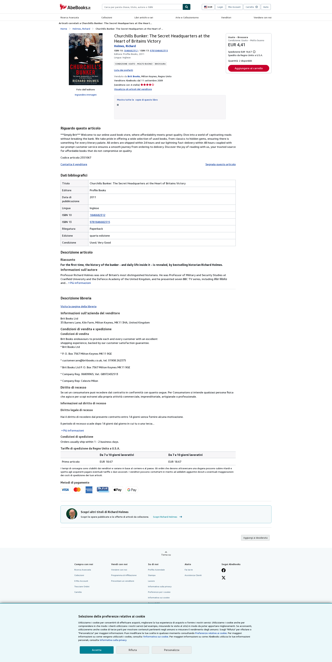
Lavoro (151, 581)
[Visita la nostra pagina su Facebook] (224, 570)
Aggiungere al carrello (249, 68)
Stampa (151, 575)
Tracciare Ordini (81, 586)
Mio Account (234, 7)
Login (220, 7)
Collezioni (106, 17)
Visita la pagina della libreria (78, 306)
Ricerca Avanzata (70, 17)
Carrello (78, 592)
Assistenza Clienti (193, 575)
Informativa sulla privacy (160, 586)
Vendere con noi (262, 17)
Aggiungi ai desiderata (255, 537)
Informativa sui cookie (159, 597)
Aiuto (266, 7)
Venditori (226, 17)
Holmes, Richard (81, 28)
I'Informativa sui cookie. (156, 636)
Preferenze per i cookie (159, 592)
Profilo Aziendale (156, 569)
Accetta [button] (96, 649)
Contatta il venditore (74, 164)
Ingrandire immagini (85, 94)
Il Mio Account (81, 581)
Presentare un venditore (122, 581)
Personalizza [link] (171, 649)
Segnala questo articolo (220, 164)
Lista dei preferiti (123, 70)
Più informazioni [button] (80, 283)
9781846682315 (100, 222)
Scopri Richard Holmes (165, 516)
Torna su (166, 554)
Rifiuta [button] (133, 649)
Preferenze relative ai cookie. (211, 633)
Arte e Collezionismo (187, 17)
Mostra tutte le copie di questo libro (137, 99)
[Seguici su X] (224, 578)
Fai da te (189, 569)
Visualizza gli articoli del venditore (133, 89)
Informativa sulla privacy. (113, 639)
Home (64, 28)
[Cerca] (186, 7)
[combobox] (142, 7)
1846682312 (131, 50)
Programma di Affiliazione (124, 575)
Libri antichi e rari (144, 17)
